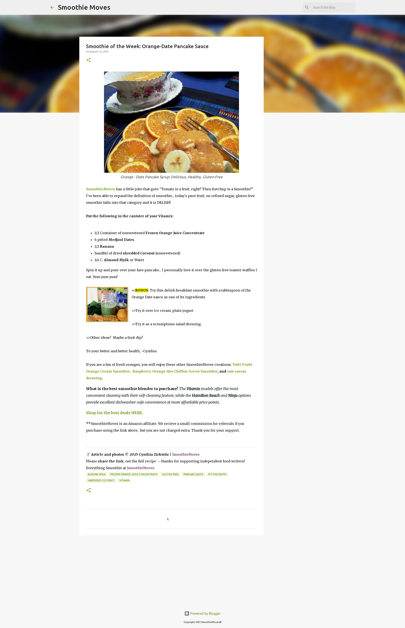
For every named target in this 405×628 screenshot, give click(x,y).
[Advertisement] (171, 571)
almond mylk (96, 474)
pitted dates (217, 474)
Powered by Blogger (205, 613)
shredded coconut (101, 480)
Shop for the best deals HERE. (114, 412)
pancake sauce (193, 474)
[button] (88, 60)
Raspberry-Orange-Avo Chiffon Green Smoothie (175, 371)
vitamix (124, 480)
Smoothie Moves (84, 7)
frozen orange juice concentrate (133, 474)
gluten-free (170, 474)
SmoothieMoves (100, 189)
